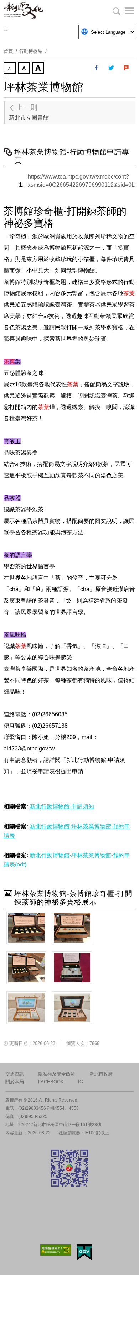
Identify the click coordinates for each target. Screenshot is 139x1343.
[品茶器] (72, 967)
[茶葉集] (26, 928)
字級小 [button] (10, 69)
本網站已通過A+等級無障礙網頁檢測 (56, 1250)
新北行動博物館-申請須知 (62, 806)
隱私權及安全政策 (56, 1074)
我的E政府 (84, 1252)
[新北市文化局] (39, 10)
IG (80, 1081)
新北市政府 (101, 1074)
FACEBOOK (51, 1081)
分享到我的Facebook (97, 68)
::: (5, 29)
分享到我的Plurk (126, 68)
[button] (124, 10)
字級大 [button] (39, 69)
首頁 (8, 51)
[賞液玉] (72, 928)
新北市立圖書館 (29, 112)
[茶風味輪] (72, 1007)
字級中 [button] (25, 69)
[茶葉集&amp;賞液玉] (26, 967)
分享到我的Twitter (111, 68)
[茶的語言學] (26, 1007)
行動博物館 (30, 51)
